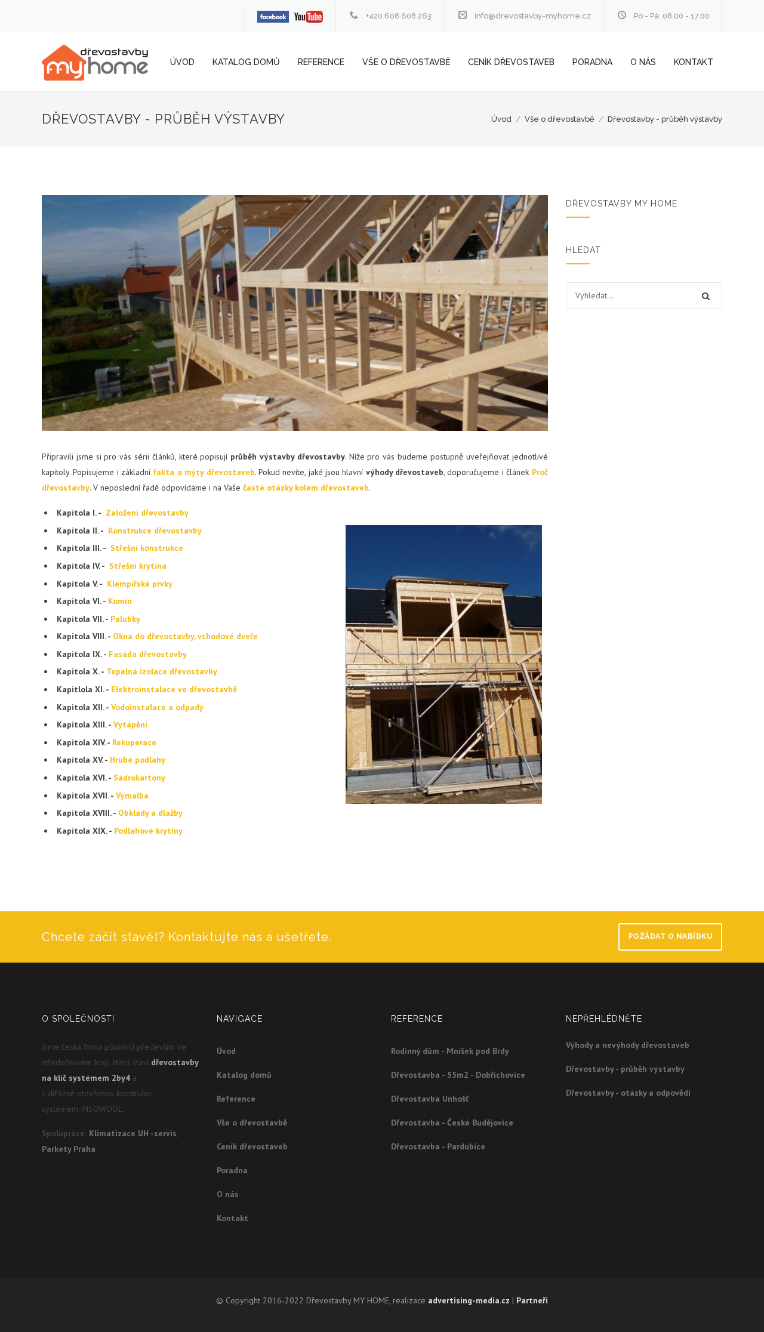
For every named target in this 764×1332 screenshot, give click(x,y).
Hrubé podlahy (137, 759)
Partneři (532, 1300)
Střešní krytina (138, 565)
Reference (321, 62)
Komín (120, 601)
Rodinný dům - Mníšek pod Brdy (450, 1051)
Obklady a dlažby (150, 812)
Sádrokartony (139, 777)
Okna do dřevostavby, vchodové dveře (185, 636)
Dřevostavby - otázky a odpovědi (628, 1092)
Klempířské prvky (139, 583)
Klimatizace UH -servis (133, 1133)
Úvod (182, 62)
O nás (643, 62)
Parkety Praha (69, 1148)
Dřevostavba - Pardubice (438, 1146)
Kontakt (693, 62)
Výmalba (132, 795)
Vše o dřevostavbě (406, 62)
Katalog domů (246, 62)
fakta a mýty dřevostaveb (203, 472)
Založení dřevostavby (147, 512)
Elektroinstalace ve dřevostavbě (174, 689)
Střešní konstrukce (146, 547)
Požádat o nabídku (671, 936)
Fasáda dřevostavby (148, 654)
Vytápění (130, 724)
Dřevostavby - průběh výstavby (665, 119)
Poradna (592, 62)
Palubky (125, 618)
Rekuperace (134, 742)
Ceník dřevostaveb (511, 62)
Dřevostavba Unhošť (430, 1098)
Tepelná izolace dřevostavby (161, 671)
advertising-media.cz (469, 1300)
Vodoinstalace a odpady (157, 707)
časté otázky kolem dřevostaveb (306, 487)
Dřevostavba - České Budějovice (452, 1122)
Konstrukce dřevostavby (155, 530)
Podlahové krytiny (148, 830)
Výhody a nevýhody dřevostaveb (627, 1045)
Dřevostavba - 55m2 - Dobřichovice (458, 1074)
